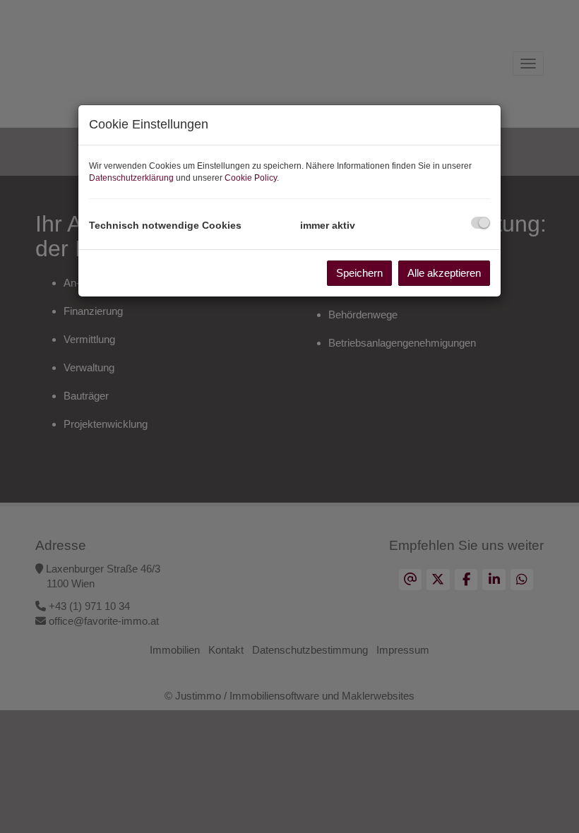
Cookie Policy (251, 178)
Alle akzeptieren (444, 273)
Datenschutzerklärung (131, 178)
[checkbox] (480, 223)
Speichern (359, 273)
